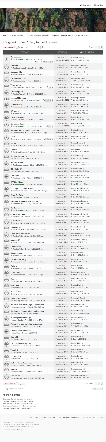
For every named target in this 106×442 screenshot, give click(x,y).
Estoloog (80, 227)
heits (18, 359)
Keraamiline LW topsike (20, 343)
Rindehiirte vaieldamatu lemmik (24, 201)
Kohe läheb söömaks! (20, 234)
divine (21, 255)
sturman (22, 275)
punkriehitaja (23, 191)
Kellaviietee (15, 247)
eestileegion (81, 111)
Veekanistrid (15, 292)
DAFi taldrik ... (16, 182)
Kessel (21, 139)
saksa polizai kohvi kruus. (21, 188)
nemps (18, 326)
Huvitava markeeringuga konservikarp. (27, 305)
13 (52, 62)
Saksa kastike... (17, 221)
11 (46, 62)
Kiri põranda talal (18, 78)
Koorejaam (20, 120)
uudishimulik (23, 107)
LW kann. (14, 111)
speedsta (19, 87)
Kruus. (13, 143)
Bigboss (22, 262)
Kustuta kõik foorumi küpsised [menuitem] (68, 417)
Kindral (18, 171)
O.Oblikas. (15, 285)
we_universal (10, 426)
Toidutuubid (15, 85)
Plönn (79, 149)
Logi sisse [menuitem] (99, 5)
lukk (17, 339)
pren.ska (22, 242)
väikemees (23, 152)
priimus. (14, 369)
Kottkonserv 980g (18, 259)
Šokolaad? (15, 240)
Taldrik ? (14, 350)
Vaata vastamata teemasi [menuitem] (73, 10)
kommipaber (15, 227)
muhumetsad (23, 133)
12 (49, 62)
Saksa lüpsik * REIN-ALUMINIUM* (24, 130)
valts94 (79, 233)
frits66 (18, 288)
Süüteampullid (16, 92)
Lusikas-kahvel (17, 117)
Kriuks (21, 59)
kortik (79, 337)
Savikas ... (14, 208)
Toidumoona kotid (18, 298)
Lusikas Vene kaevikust (20, 330)
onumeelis (22, 68)
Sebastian (20, 320)
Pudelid (13, 266)
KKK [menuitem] (3, 30)
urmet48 (22, 178)
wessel (79, 169)
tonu (78, 195)
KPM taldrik (15, 176)
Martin (79, 311)
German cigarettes (18, 156)
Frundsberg (81, 162)
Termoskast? (16, 104)
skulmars (80, 78)
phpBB (10, 422)
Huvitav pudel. (16, 163)
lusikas (13, 150)
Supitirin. (14, 66)
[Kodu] (53, 20)
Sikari (18, 159)
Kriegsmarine (21, 301)
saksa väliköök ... (18, 98)
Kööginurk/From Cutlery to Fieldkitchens (30, 42)
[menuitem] (6, 429)
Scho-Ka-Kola (16, 195)
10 (44, 62)
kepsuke (22, 74)
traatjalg (22, 81)
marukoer (19, 281)
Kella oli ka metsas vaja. (21, 363)
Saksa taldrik (16, 72)
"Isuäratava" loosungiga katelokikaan (27, 311)
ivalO (21, 204)
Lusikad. (14, 137)
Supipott (14, 279)
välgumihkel (15, 356)
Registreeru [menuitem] (87, 5)
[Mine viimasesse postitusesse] (83, 58)
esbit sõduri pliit (17, 214)
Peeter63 (22, 94)
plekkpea (80, 98)
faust (18, 352)
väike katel (15, 272)
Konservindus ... (17, 124)
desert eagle (23, 165)
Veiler (79, 85)
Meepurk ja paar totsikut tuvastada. (26, 324)
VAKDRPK (22, 230)
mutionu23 (23, 223)
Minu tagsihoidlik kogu (20, 318)
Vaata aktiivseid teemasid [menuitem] (94, 10)
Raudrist (22, 113)
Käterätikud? (16, 169)
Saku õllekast (16, 253)
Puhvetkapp (15, 57)
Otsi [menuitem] (9, 30)
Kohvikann (15, 376)
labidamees (20, 378)
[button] (102, 47)
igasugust (22, 268)
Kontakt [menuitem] (52, 417)
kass (79, 324)
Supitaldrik (15, 337)
